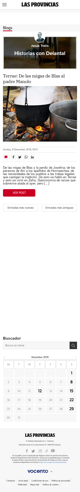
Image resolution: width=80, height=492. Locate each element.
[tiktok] (46, 450)
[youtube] (53, 450)
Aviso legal (23, 481)
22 (72, 400)
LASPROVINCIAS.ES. (40, 435)
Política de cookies (51, 485)
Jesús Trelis (40, 46)
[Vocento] (40, 471)
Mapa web (34, 485)
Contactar (11, 481)
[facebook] (26, 450)
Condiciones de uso (39, 481)
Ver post (19, 192)
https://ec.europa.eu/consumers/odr (52, 462)
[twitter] (33, 450)
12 (40, 391)
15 (71, 391)
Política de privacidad (61, 481)
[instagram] (40, 450)
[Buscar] (73, 345)
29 (71, 409)
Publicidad (22, 485)
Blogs (7, 28)
